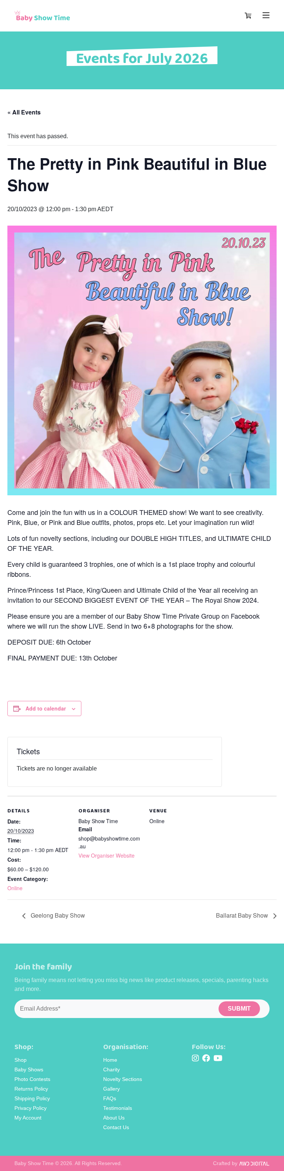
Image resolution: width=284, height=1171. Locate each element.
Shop (20, 1060)
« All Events (24, 112)
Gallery (111, 1089)
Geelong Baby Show (57, 915)
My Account (27, 1118)
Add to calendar (46, 708)
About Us (114, 1118)
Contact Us (116, 1127)
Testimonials (117, 1108)
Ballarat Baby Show (243, 915)
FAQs (109, 1098)
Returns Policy (31, 1089)
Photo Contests (32, 1079)
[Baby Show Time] (42, 15)
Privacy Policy (30, 1108)
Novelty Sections (122, 1079)
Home (110, 1060)
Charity (111, 1069)
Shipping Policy (32, 1098)
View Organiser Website (106, 855)
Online (15, 888)
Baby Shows (28, 1069)
